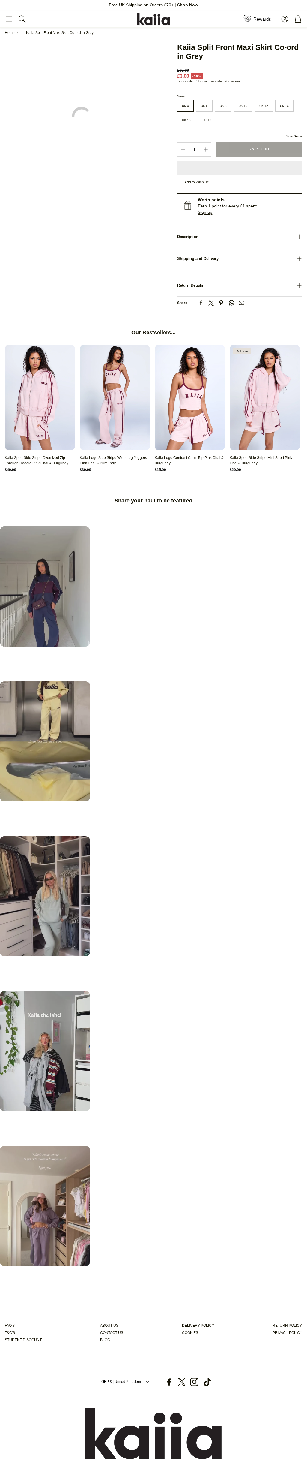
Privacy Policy (287, 1333)
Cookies (190, 1333)
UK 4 (185, 105)
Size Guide (294, 136)
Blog (105, 1340)
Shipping (202, 81)
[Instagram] (194, 1382)
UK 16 (186, 120)
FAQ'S (10, 1325)
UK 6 (204, 105)
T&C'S (10, 1333)
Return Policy (287, 1325)
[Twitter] (211, 303)
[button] (9, 19)
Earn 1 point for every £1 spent (227, 206)
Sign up (205, 212)
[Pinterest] (221, 303)
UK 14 (284, 105)
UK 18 (207, 120)
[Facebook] (201, 303)
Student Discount (23, 1340)
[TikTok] (207, 1382)
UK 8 (223, 105)
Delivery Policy (198, 1325)
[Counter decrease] (182, 149)
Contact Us (111, 1333)
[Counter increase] (205, 149)
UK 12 (263, 105)
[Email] (241, 303)
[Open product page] (40, 397)
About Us (109, 1325)
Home (10, 33)
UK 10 (243, 105)
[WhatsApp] (231, 303)
